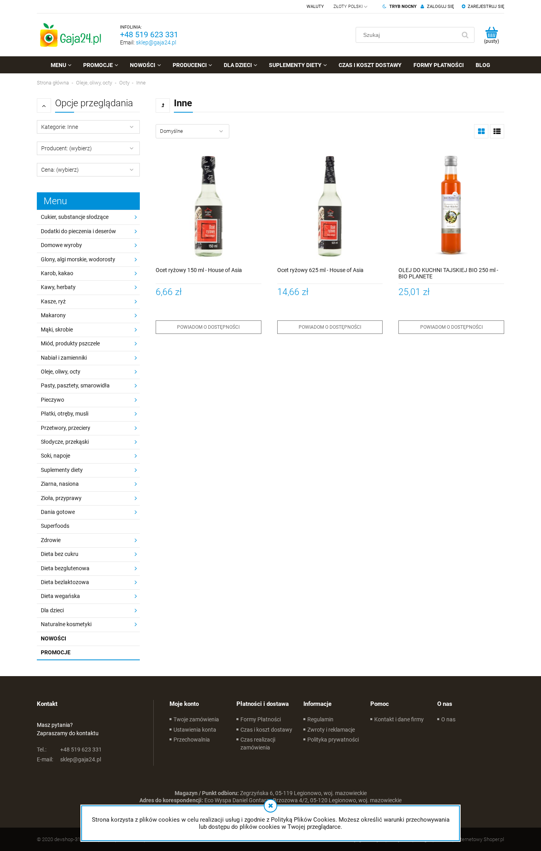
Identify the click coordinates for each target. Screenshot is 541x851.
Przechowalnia (191, 739)
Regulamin (320, 719)
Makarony (53, 315)
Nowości (53, 638)
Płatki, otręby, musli (64, 413)
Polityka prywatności (333, 739)
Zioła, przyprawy (61, 498)
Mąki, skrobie (57, 329)
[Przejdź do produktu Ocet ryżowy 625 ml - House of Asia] (330, 206)
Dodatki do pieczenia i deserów (78, 231)
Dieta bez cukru (59, 554)
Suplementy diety (62, 470)
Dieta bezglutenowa (65, 568)
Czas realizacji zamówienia (257, 743)
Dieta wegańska (60, 596)
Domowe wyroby (61, 245)
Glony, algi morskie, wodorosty (78, 259)
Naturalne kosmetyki (66, 624)
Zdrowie (51, 540)
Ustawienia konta (194, 729)
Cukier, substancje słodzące (75, 217)
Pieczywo (52, 400)
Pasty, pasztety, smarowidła (75, 385)
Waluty (315, 6)
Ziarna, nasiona (60, 484)
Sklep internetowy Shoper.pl (473, 839)
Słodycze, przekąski (65, 442)
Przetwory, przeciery (65, 428)
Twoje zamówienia (196, 719)
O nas (448, 719)
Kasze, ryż (53, 301)
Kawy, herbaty (58, 287)
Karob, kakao (57, 273)
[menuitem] (61, 65)
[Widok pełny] (497, 131)
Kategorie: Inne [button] (59, 127)
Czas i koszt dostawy (266, 729)
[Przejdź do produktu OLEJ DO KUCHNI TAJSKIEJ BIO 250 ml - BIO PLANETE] (451, 206)
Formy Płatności (260, 719)
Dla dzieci (52, 610)
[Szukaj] (465, 35)
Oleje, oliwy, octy (60, 371)
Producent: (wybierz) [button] (66, 148)
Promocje (55, 652)
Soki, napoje (55, 455)
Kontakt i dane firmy (399, 719)
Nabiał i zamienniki (64, 358)
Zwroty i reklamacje (331, 729)
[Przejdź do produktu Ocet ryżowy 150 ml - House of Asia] (208, 206)
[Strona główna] (70, 34)
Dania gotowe (58, 512)
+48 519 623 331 (149, 34)
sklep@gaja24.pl (156, 42)
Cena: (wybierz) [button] (60, 170)
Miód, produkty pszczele (70, 343)
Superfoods (55, 526)
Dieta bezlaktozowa (65, 582)
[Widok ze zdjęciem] (481, 131)
